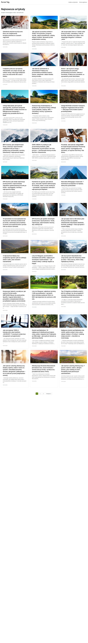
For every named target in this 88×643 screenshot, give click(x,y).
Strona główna (83, 2)
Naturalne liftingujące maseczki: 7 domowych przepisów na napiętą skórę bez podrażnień (72, 183)
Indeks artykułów (73, 2)
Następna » (48, 393)
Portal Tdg (5, 2)
